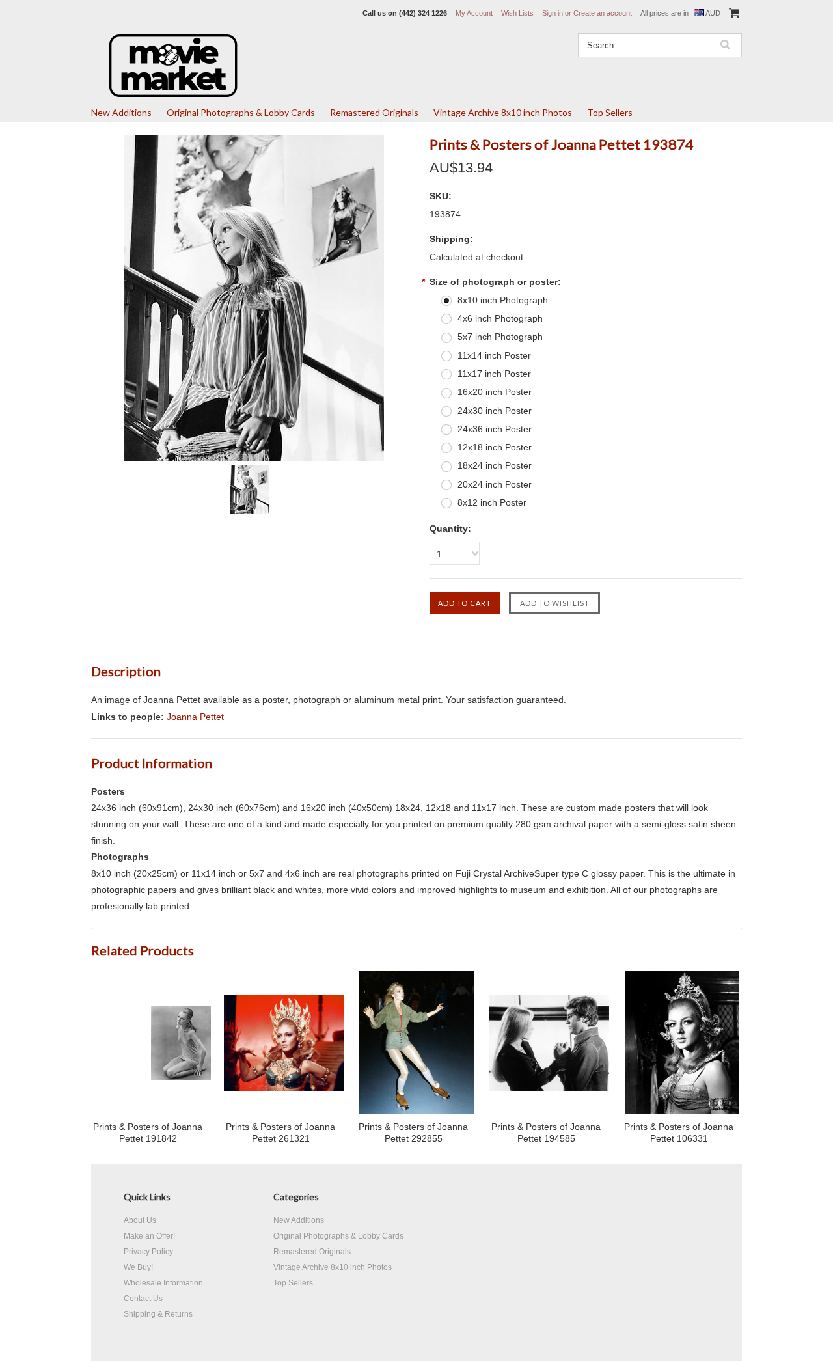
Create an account (602, 13)
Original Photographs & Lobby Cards (241, 112)
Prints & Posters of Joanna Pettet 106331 (678, 1132)
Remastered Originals (374, 112)
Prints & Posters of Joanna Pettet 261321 (280, 1132)
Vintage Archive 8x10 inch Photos (502, 112)
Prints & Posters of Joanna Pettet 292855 (413, 1132)
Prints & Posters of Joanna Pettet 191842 (147, 1132)
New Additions (121, 112)
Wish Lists (517, 13)
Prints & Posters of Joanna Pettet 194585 (546, 1132)
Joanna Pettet (195, 716)
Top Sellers (610, 112)
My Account (474, 13)
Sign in (552, 13)
